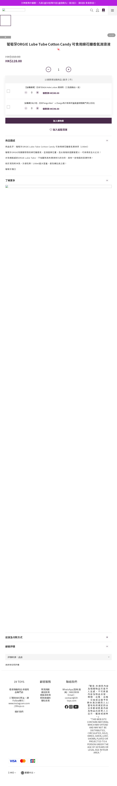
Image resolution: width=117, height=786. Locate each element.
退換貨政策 (45, 694)
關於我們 (19, 711)
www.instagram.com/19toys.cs (19, 705)
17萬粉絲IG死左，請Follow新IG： (19, 699)
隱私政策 (45, 700)
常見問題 (45, 689)
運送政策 (45, 692)
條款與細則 (45, 697)
